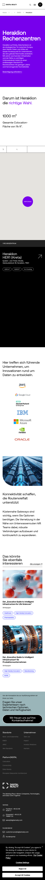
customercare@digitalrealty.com (17, 832)
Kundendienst (7, 828)
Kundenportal (10, 837)
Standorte (7, 732)
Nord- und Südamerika (10, 737)
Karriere (26, 748)
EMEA (5, 740)
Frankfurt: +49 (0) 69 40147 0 (13, 809)
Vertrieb (5, 805)
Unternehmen (30, 732)
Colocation (6, 761)
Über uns (27, 737)
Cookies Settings (22, 863)
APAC (4, 744)
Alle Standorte (8, 748)
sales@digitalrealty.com (14, 820)
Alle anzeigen (35, 564)
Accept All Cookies (22, 875)
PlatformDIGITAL (10, 757)
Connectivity (7, 765)
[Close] (42, 846)
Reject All (22, 869)
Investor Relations (30, 744)
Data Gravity (7, 769)
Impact (26, 740)
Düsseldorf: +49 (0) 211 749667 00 (13, 815)
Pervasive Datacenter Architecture (15, 773)
